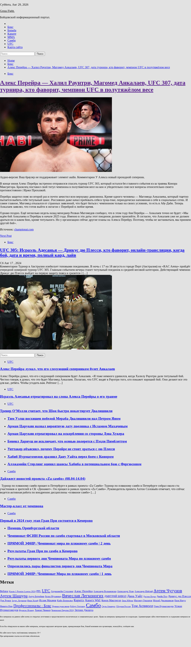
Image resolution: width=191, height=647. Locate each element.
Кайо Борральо (65, 600)
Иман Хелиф (32, 601)
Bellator (4, 591)
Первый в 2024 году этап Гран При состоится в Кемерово (46, 521)
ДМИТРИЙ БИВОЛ (115, 596)
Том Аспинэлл (142, 606)
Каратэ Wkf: (93, 600)
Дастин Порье (149, 596)
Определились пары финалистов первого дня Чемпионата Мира (59, 566)
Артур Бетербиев (36, 596)
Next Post (6, 235)
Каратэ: (79, 600)
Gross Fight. (7, 11)
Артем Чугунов (168, 590)
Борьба (11, 30)
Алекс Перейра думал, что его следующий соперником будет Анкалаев (57, 369)
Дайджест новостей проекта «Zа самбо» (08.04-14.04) (42, 479)
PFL (38, 591)
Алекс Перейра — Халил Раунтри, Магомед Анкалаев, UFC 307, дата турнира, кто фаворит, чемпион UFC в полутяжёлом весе (92, 86)
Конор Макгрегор (111, 600)
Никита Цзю (6, 606)
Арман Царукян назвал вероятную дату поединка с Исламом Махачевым (67, 426)
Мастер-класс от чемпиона (21, 506)
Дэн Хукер (5, 600)
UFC (10, 43)
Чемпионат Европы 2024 (62, 610)
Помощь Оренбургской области (33, 528)
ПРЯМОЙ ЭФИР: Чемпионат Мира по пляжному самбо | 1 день (59, 574)
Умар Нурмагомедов (164, 606)
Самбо (11, 40)
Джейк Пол (162, 596)
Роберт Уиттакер (77, 606)
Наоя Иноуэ (180, 600)
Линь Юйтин (127, 601)
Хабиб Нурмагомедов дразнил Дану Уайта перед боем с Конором (60, 457)
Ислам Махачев (47, 600)
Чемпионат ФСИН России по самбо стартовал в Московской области (63, 536)
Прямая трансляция (60, 606)
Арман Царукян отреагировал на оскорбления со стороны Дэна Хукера (65, 434)
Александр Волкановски (104, 591)
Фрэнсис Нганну (26, 610)
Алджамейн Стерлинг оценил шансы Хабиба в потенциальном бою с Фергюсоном (74, 464)
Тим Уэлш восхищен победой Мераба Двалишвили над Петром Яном (63, 418)
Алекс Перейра (83, 591)
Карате (11, 33)
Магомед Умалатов (143, 600)
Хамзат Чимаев (43, 610)
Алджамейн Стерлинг (62, 591)
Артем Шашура (14, 595)
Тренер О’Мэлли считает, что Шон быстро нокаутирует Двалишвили (56, 411)
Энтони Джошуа (83, 610)
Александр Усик (125, 591)
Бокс (10, 27)
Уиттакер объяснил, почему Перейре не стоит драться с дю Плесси (61, 449)
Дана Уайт (135, 596)
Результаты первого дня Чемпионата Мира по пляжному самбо (59, 558)
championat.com (24, 229)
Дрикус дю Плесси (179, 596)
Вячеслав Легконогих (83, 595)
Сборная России (123, 606)
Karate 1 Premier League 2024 (22, 591)
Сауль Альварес (108, 606)
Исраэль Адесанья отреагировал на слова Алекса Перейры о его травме (58, 396)
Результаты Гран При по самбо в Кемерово (42, 551)
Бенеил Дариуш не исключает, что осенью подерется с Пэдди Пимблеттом (67, 441)
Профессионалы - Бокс (32, 606)
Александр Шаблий (143, 591)
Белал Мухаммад (53, 596)
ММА (11, 37)
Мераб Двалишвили (163, 600)
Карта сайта (15, 47)
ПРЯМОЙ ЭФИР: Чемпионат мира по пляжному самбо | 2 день (59, 543)
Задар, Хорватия (19, 601)
